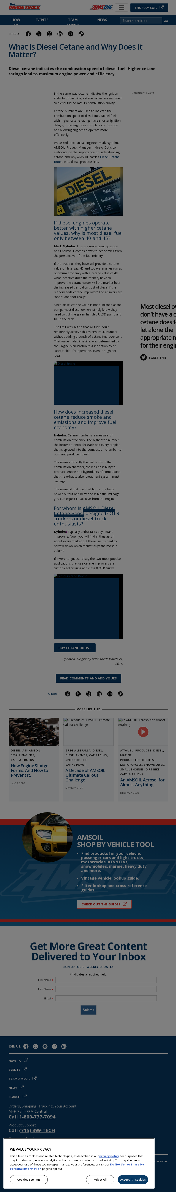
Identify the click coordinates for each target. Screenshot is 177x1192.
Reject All (100, 1179)
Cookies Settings (28, 1179)
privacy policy (109, 1156)
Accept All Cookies (133, 1179)
